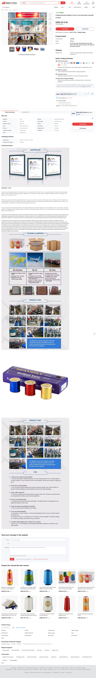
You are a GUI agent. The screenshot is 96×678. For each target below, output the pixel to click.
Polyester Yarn (15, 10)
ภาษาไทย (71, 669)
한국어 (59, 669)
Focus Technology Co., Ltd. (39, 672)
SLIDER (26, 630)
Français (29, 669)
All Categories (6, 7)
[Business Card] (92, 118)
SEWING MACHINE (29, 633)
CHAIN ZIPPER (4, 635)
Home (2, 10)
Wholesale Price (50, 667)
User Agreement (56, 672)
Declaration (62, 672)
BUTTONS (3, 630)
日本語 (63, 669)
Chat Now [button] (86, 29)
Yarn (10, 10)
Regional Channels (64, 667)
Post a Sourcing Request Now (40, 559)
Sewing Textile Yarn (63, 657)
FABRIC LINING (74, 630)
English (15, 669)
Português (25, 669)
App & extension (77, 7)
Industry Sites (57, 667)
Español (19, 669)
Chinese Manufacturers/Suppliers (31, 667)
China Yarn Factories (31, 657)
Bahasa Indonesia (87, 669)
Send (12, 559)
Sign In (57, 105)
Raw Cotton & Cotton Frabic (28, 650)
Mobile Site (78, 667)
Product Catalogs (21, 627)
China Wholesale (42, 667)
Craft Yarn (5, 660)
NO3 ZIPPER (51, 635)
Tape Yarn (47, 650)
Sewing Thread (6, 650)
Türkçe (75, 669)
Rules (93, 7)
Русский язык (35, 669)
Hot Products (13, 667)
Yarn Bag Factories (20, 657)
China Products (20, 667)
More (2, 663)
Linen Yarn (39, 650)
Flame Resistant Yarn (87, 657)
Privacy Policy (69, 672)
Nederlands (50, 669)
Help (69, 7)
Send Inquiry (65, 29)
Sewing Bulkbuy (13, 660)
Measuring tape (51, 633)
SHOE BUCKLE (4, 633)
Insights (83, 667)
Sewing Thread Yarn (75, 657)
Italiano (41, 669)
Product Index (72, 667)
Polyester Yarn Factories (8, 657)
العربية (55, 669)
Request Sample (81, 32)
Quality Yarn (54, 657)
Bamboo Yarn (55, 650)
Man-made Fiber (15, 650)
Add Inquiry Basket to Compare (27, 54)
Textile (6, 10)
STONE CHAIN (51, 630)
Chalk (72, 633)
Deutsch (45, 669)
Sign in (93, 3)
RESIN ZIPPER (28, 635)
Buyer (62, 7)
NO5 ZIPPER (74, 635)
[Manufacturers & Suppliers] (9, 2)
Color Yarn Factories (43, 657)
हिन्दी (67, 669)
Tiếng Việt (80, 669)
